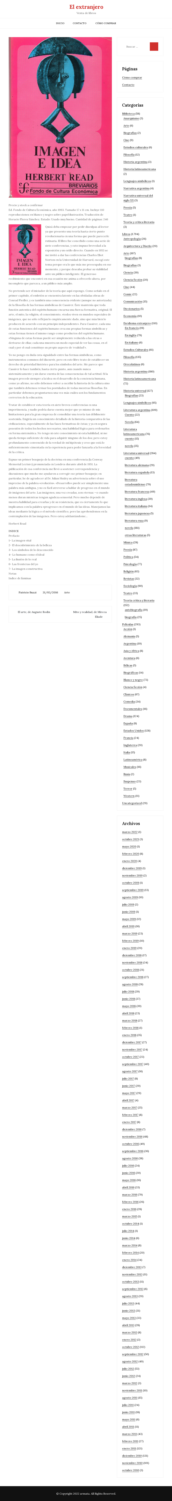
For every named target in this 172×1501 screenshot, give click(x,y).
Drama (127, 716)
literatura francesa (137, 491)
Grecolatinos (131, 364)
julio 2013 (128, 1303)
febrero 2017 (130, 1114)
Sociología (130, 585)
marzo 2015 (129, 1216)
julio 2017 (128, 1078)
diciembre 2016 (132, 1129)
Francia (128, 737)
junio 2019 (128, 911)
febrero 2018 (130, 1027)
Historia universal (134, 390)
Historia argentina (135, 161)
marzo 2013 (129, 1332)
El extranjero (86, 6)
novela (129, 445)
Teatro (127, 214)
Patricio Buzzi (27, 592)
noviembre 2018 (132, 962)
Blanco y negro (133, 679)
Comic (127, 294)
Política (128, 556)
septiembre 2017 (132, 1064)
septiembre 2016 (132, 1151)
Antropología (132, 238)
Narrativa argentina (136, 188)
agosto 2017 (130, 1071)
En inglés (130, 335)
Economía (130, 316)
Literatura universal (136, 453)
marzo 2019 (129, 933)
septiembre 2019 (133, 890)
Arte (67, 592)
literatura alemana (137, 465)
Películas (127, 624)
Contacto (79, 23)
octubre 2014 (130, 1223)
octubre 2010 (130, 1470)
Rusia (126, 774)
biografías (131, 258)
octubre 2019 (130, 882)
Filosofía (129, 154)
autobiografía (133, 609)
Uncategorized (132, 803)
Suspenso (129, 781)
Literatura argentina (136, 410)
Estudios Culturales (135, 349)
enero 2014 (129, 1259)
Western (129, 795)
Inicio (60, 23)
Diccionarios (131, 308)
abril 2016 (128, 1187)
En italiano (131, 342)
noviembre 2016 (132, 1136)
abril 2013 (128, 1325)
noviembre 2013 (132, 1274)
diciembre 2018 (132, 955)
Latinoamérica (132, 759)
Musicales (129, 766)
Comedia (129, 701)
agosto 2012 (130, 1361)
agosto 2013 (130, 1296)
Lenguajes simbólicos (137, 181)
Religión (128, 571)
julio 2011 (128, 1405)
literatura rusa (134, 520)
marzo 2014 (129, 1245)
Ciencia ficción (132, 279)
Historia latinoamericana (139, 169)
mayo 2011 (128, 1419)
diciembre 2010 (132, 1455)
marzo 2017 (129, 1107)
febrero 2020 (130, 853)
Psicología (130, 564)
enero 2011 (129, 1448)
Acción (127, 629)
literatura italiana (136, 506)
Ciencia (128, 272)
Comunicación (132, 301)
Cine (126, 140)
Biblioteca (128, 113)
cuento (129, 438)
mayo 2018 (129, 1006)
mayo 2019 (129, 919)
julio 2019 (128, 904)
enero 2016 (129, 1209)
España (128, 723)
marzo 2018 (129, 1020)
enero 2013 (129, 1339)
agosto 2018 (130, 984)
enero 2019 (129, 948)
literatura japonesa (137, 513)
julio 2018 (128, 991)
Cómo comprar (105, 23)
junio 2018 (128, 998)
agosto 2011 (129, 1397)
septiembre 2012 (132, 1354)
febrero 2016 (130, 1201)
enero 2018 (129, 1035)
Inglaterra (130, 745)
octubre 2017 (130, 1056)
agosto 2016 (130, 1158)
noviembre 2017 (132, 1049)
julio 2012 (128, 1368)
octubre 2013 (130, 1281)
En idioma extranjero (137, 323)
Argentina (129, 643)
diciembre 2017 (131, 1042)
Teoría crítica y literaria (138, 600)
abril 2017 (128, 1100)
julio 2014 (128, 1230)
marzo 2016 (129, 1194)
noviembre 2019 (132, 875)
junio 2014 (128, 1238)
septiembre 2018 (132, 977)
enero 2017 (129, 1122)
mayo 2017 (129, 1093)
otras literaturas (135, 535)
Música (128, 542)
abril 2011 (128, 1426)
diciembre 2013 (132, 1267)
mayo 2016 (129, 1180)
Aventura (129, 658)
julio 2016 (128, 1165)
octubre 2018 (130, 969)
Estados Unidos (133, 730)
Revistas (128, 578)
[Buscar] (154, 46)
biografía (131, 617)
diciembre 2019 (132, 868)
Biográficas (130, 672)
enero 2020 (129, 861)
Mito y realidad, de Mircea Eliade (90, 614)
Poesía (127, 207)
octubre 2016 (130, 1143)
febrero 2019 (130, 940)
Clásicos (128, 694)
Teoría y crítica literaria (138, 222)
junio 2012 (128, 1376)
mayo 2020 (129, 846)
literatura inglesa (136, 498)
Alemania (129, 636)
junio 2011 (128, 1412)
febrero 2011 (130, 1441)
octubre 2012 (130, 1347)
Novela (129, 422)
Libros (126, 234)
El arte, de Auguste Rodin (34, 612)
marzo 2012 (129, 1383)
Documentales (132, 708)
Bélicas (127, 665)
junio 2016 (128, 1172)
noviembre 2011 (132, 1390)
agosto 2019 (130, 897)
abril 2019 (128, 926)
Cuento (129, 414)
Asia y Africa (131, 650)
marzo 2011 (129, 1434)
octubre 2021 (130, 839)
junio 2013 (128, 1310)
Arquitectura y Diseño (137, 246)
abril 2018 (128, 1013)
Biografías (130, 132)
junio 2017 (128, 1085)
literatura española (137, 472)
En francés (132, 328)
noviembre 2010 (132, 1463)
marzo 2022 (130, 832)
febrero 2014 (130, 1252)
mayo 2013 (129, 1318)
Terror (127, 788)
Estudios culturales (135, 147)
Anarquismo (131, 118)
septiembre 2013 (132, 1288)
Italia (126, 752)
